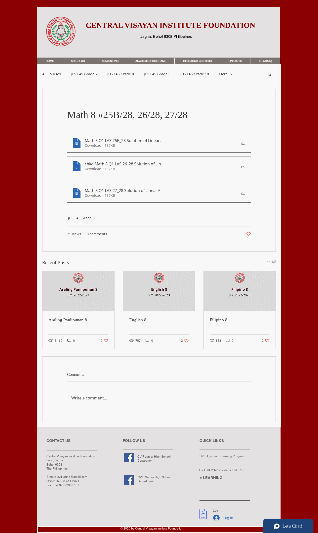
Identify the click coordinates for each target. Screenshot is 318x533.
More (223, 74)
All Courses (51, 74)
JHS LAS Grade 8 (120, 74)
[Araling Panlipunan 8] (78, 291)
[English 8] (159, 291)
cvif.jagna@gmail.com (72, 477)
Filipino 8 (218, 319)
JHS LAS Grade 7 (84, 74)
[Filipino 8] (240, 291)
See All (270, 261)
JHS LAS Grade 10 (194, 74)
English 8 (137, 319)
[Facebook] (129, 457)
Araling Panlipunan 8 (67, 319)
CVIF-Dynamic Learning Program (221, 456)
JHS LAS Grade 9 (157, 74)
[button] (269, 74)
